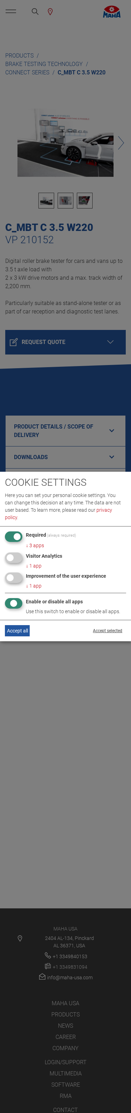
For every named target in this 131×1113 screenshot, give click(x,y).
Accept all (17, 631)
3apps (35, 545)
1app (34, 566)
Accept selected (107, 630)
